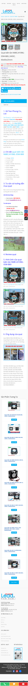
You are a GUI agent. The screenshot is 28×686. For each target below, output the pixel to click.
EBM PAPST (20, 125)
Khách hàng (3, 624)
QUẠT (15, 125)
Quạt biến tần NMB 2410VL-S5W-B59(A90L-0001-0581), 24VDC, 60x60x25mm (12, 529)
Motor (17, 132)
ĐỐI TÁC (18, 3)
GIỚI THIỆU (4, 3)
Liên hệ (2, 626)
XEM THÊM (14, 419)
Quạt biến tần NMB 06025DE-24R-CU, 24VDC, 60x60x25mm (13, 483)
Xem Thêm (14, 582)
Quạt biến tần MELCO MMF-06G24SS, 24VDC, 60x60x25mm (13, 505)
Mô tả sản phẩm (9, 101)
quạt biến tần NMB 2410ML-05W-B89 (13, 152)
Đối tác (2, 622)
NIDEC (17, 127)
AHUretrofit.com (4, 652)
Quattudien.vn (4, 650)
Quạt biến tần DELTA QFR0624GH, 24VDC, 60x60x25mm (12, 551)
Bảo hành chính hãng (6, 638)
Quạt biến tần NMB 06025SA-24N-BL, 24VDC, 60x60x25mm (13, 460)
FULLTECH (9, 127)
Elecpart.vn (3, 648)
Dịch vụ (2, 619)
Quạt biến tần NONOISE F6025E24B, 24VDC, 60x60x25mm (13, 415)
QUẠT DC (7, 16)
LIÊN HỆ (14, 4)
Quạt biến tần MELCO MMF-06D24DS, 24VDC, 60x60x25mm (13, 573)
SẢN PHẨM (9, 3)
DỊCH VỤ (13, 3)
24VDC (12, 158)
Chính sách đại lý (5, 640)
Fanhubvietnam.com (5, 655)
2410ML (19, 284)
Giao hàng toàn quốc (5, 636)
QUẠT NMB (10, 125)
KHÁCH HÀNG (23, 3)
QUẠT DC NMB (13, 16)
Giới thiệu (3, 617)
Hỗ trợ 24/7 (3, 634)
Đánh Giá (6, 104)
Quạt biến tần (11, 284)
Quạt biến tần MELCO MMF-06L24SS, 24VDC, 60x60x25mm (13, 438)
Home (2, 16)
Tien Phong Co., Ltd (8, 117)
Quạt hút (12, 119)
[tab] (14, 101)
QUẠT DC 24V (12, 94)
